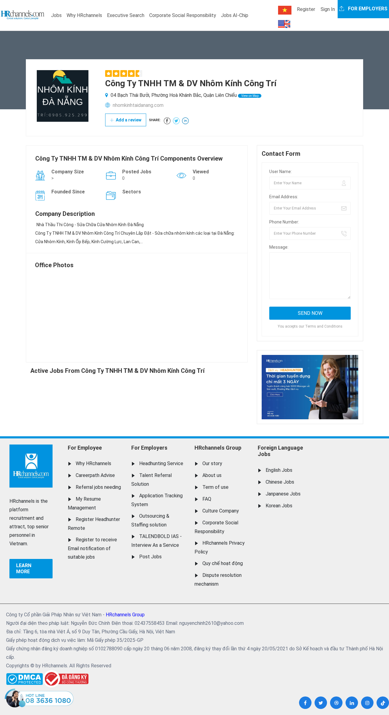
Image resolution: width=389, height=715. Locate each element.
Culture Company (220, 511)
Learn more (23, 568)
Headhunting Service (161, 463)
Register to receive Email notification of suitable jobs (92, 548)
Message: (278, 247)
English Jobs (279, 470)
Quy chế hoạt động (222, 563)
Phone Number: (284, 222)
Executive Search (125, 15)
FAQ (206, 499)
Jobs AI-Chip (234, 15)
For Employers (149, 447)
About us (212, 475)
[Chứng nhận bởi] (65, 678)
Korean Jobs (279, 506)
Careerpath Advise (95, 475)
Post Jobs (150, 557)
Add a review (128, 119)
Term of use (215, 487)
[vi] (284, 10)
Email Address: (283, 196)
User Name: (280, 171)
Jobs (56, 15)
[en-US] (284, 24)
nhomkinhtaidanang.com (138, 105)
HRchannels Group (217, 447)
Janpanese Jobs (283, 494)
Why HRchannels (84, 15)
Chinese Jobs (280, 482)
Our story (212, 463)
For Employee (85, 447)
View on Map (250, 95)
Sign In (328, 9)
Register (306, 9)
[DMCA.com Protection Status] (24, 677)
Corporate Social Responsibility (182, 15)
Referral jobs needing (98, 487)
